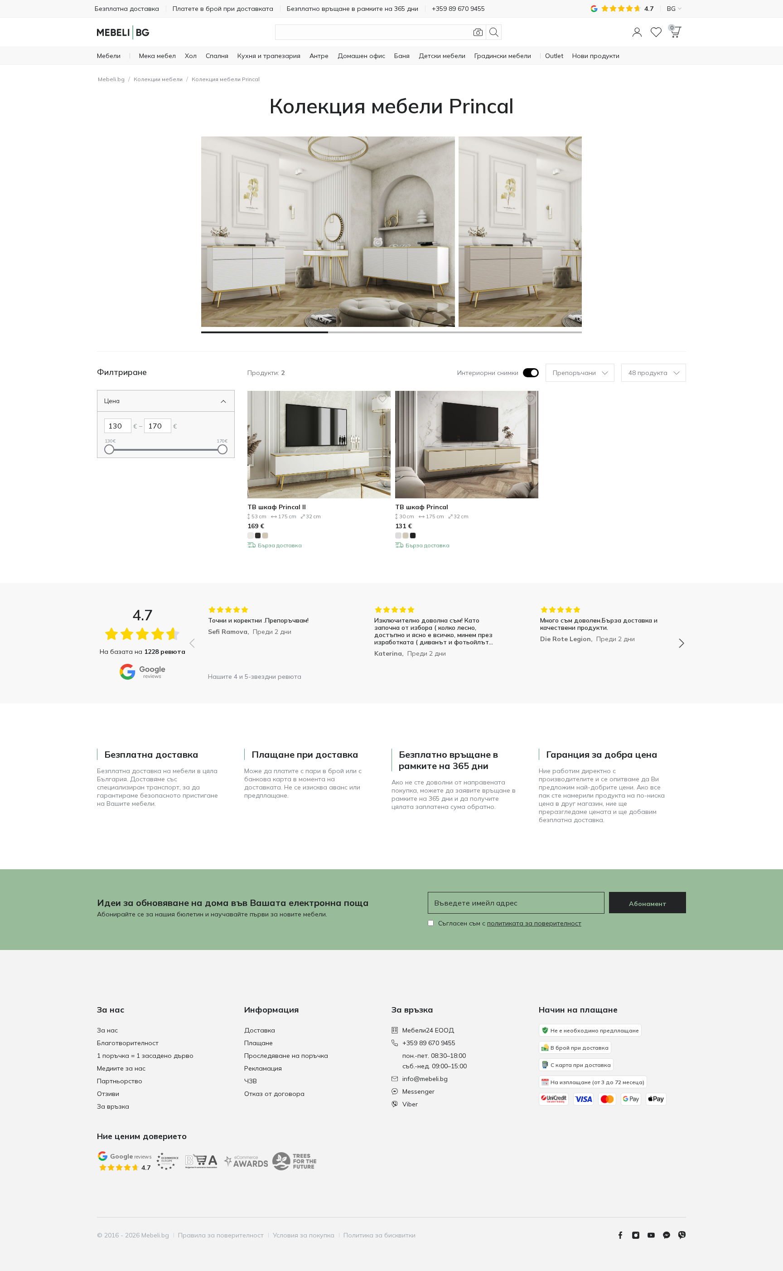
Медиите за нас (121, 1068)
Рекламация (263, 1068)
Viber (410, 1104)
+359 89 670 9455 (428, 1043)
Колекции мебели (158, 79)
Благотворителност (128, 1043)
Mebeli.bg (111, 79)
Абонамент (648, 904)
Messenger (418, 1091)
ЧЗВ (250, 1081)
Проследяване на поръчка (286, 1056)
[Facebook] (624, 1235)
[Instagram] (639, 1235)
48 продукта (647, 373)
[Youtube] (654, 1235)
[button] (637, 32)
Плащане (258, 1043)
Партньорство (119, 1081)
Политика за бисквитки (379, 1235)
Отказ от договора (274, 1094)
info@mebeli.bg (425, 1079)
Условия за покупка (303, 1235)
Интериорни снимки (487, 373)
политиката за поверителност (534, 923)
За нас (107, 1030)
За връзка (113, 1106)
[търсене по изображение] (478, 32)
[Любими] (656, 32)
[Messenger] (670, 1235)
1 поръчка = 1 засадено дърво (145, 1056)
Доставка (259, 1030)
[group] (271, 637)
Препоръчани (574, 373)
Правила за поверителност (221, 1235)
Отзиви (108, 1094)
